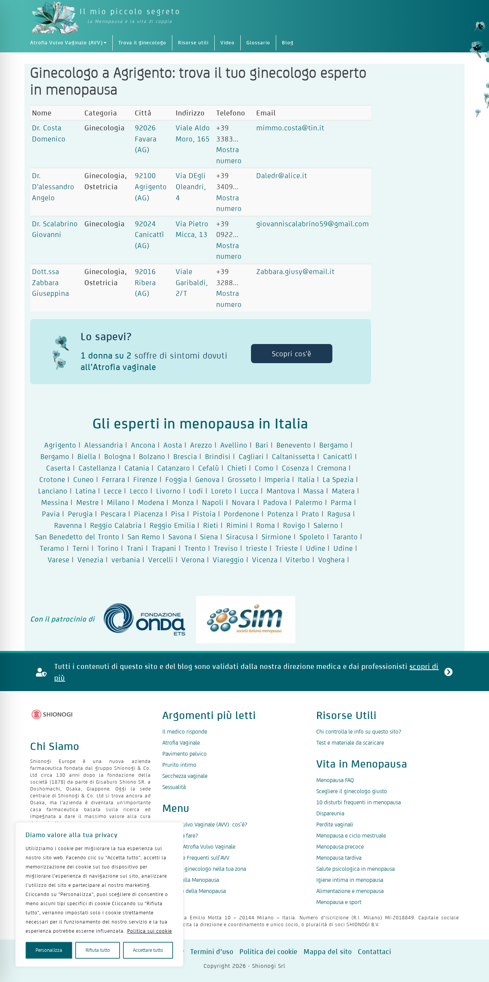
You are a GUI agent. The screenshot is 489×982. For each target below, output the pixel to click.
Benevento (294, 445)
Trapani (164, 548)
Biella (87, 456)
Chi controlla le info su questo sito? (358, 731)
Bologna (117, 456)
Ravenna (68, 525)
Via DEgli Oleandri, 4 (191, 186)
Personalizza (49, 950)
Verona (193, 559)
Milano (118, 502)
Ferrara (113, 479)
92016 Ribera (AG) (145, 282)
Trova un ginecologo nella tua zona (204, 868)
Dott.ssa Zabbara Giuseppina (50, 282)
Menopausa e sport (338, 902)
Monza (183, 502)
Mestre (87, 502)
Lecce (113, 491)
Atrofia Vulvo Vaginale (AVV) (66, 42)
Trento (195, 548)
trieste (256, 548)
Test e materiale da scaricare (350, 742)
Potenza (280, 514)
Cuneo (83, 479)
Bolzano (152, 456)
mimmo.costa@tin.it (290, 127)
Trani (135, 548)
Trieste (286, 548)
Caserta (58, 468)
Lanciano (53, 491)
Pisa (178, 514)
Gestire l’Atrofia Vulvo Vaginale (198, 846)
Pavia (51, 514)
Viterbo (298, 559)
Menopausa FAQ (335, 780)
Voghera (331, 559)
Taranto (345, 536)
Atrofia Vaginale (181, 742)
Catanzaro (173, 468)
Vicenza (265, 559)
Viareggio (228, 559)
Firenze (145, 479)
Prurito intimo (179, 764)
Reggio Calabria (116, 525)
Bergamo (333, 445)
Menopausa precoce (340, 846)
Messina (54, 502)
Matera (343, 491)
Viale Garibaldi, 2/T (192, 282)
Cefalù (208, 468)
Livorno (168, 491)
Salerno (326, 525)
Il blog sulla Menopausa (190, 879)
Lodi (196, 491)
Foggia (176, 479)
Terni (81, 548)
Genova (207, 479)
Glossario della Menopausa (194, 891)
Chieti (237, 468)
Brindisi (218, 456)
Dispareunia (330, 813)
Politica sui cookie (149, 931)
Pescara (113, 514)
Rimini (237, 525)
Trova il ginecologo (142, 42)
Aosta (173, 445)
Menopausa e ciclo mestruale (351, 835)
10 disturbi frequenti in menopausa (358, 802)
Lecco (139, 491)
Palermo (309, 502)
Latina (86, 491)
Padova (275, 502)
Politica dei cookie (269, 952)
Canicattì (338, 456)
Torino (108, 548)
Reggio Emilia (172, 525)
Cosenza (295, 468)
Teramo (52, 548)
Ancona (143, 445)
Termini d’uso (211, 952)
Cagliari (251, 456)
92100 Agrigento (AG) (151, 186)
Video (227, 42)
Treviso (226, 548)
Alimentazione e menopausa (350, 891)
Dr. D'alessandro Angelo (53, 186)
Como (264, 468)
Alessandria (103, 445)
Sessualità (174, 787)
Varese (59, 559)
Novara (243, 502)
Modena (151, 502)
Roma (265, 525)
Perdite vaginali (334, 824)
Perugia (80, 514)
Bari (262, 445)
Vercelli (160, 559)
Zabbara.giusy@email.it (295, 271)
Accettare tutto (148, 950)
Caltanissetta (293, 456)
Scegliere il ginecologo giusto (351, 791)
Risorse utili (193, 42)
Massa (313, 491)
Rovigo (294, 525)
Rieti (211, 525)
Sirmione (276, 536)
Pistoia (204, 514)
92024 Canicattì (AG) (149, 234)
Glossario (258, 42)
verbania (126, 559)
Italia (306, 479)
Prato (310, 514)
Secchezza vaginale (184, 776)
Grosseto (242, 479)
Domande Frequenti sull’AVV (195, 857)
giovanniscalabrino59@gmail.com (312, 223)
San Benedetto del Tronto (77, 536)
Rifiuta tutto (98, 950)
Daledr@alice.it (281, 175)
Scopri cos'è (291, 353)
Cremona (332, 468)
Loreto (221, 491)
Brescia (185, 456)
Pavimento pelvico (184, 753)
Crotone (52, 479)
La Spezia (338, 479)
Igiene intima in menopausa (349, 879)
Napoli (213, 502)
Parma (341, 502)
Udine (315, 548)
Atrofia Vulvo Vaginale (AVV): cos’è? (204, 824)
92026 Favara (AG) (146, 138)
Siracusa (240, 536)
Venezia (91, 559)
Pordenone (241, 514)
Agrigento (60, 445)
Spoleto (312, 536)
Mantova (281, 491)
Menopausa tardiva (338, 857)
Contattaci (374, 952)
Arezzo (201, 445)
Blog (287, 42)
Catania (137, 468)
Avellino (234, 445)
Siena (209, 536)
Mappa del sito (328, 952)
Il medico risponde (184, 731)
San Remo (144, 536)
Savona (180, 536)
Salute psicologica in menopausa (355, 868)
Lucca (249, 491)
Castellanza (98, 468)
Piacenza (148, 514)
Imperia (277, 479)
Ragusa (339, 514)
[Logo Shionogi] (52, 714)
